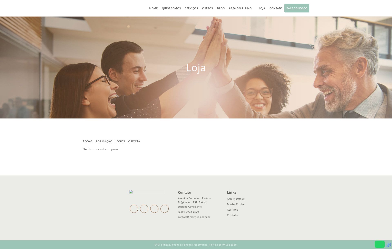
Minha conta (235, 204)
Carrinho (232, 209)
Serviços (191, 8)
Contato (276, 8)
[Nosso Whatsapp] (380, 244)
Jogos (120, 141)
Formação (104, 141)
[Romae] (389, 246)
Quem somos (171, 8)
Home (153, 8)
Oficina (134, 141)
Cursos (207, 8)
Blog (221, 8)
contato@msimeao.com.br (194, 217)
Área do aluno (240, 8)
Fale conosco (296, 8)
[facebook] (144, 209)
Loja (262, 8)
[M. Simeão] (98, 8)
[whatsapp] (164, 209)
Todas (88, 141)
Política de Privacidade (223, 244)
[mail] (154, 209)
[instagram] (134, 209)
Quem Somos (236, 198)
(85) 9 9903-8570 (188, 211)
